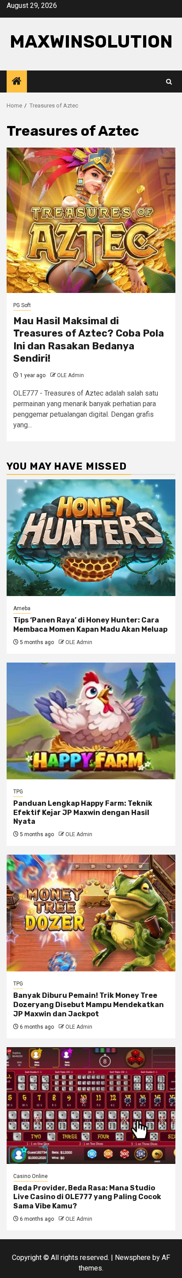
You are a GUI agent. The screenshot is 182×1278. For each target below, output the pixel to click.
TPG (18, 792)
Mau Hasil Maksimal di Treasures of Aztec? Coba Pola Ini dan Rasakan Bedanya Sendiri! (88, 340)
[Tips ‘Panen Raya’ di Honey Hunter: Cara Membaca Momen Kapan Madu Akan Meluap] (91, 537)
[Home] (17, 82)
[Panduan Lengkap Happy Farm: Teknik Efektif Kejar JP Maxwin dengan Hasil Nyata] (91, 721)
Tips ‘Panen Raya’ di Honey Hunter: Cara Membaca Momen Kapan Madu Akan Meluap (90, 624)
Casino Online (30, 1176)
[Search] (168, 81)
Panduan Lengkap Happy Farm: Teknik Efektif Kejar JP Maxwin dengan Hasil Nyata (82, 812)
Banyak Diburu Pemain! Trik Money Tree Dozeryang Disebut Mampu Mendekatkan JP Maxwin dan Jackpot (88, 1004)
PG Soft (22, 305)
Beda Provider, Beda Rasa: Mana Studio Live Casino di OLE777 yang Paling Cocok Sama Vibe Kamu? (87, 1197)
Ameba (21, 608)
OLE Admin (70, 375)
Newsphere (133, 1257)
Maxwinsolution (91, 41)
